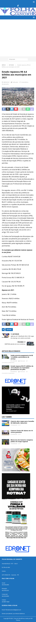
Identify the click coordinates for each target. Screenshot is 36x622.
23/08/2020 (14, 361)
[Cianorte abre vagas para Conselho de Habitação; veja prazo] (5, 423)
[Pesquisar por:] (18, 59)
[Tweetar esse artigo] (8, 109)
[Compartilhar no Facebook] (4, 109)
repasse (9, 329)
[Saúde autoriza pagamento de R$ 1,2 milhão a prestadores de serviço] (5, 357)
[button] (33, 1)
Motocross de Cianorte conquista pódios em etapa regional (22, 440)
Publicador (15, 82)
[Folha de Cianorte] (18, 14)
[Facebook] (18, 6)
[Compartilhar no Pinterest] (16, 109)
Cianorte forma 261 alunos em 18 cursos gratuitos (22, 431)
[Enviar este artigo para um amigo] (20, 109)
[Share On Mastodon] (32, 109)
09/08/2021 (14, 371)
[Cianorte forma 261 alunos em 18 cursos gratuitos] (5, 432)
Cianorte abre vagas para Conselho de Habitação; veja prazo (22, 422)
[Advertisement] (18, 38)
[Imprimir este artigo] (24, 109)
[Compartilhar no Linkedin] (12, 109)
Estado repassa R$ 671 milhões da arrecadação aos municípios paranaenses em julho (22, 367)
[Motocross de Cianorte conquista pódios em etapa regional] (5, 442)
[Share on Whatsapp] (28, 109)
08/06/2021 (7, 82)
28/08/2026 (14, 425)
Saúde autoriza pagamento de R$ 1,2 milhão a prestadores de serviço (22, 357)
